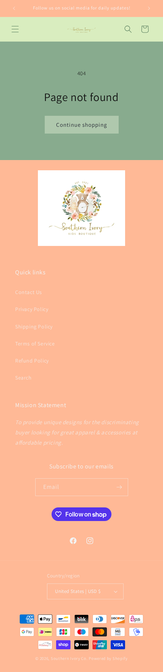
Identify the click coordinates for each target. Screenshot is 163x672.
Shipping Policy (34, 326)
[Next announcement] (149, 8)
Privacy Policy (31, 309)
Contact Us (28, 292)
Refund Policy (32, 360)
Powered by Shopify (108, 658)
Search (23, 377)
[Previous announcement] (14, 8)
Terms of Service (35, 343)
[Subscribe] (119, 487)
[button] (15, 29)
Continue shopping (81, 124)
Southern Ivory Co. (69, 658)
